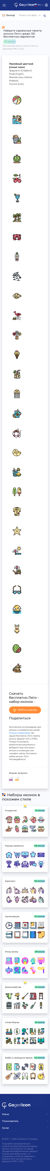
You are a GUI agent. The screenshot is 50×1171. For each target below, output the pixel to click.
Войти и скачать (27, 710)
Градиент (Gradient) (20, 70)
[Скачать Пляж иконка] (16, 119)
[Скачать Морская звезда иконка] (16, 531)
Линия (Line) (16, 84)
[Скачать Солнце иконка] (16, 550)
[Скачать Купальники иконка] (16, 628)
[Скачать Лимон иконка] (16, 413)
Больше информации (19, 733)
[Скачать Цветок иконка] (16, 335)
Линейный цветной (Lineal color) (21, 66)
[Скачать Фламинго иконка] (16, 315)
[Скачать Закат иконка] (16, 609)
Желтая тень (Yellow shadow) (20, 79)
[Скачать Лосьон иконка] (16, 256)
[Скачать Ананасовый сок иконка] (16, 472)
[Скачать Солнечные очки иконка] (16, 589)
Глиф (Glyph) (16, 74)
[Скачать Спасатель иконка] (16, 433)
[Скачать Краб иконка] (16, 237)
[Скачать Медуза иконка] (16, 393)
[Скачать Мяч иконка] (16, 100)
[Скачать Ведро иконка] (16, 139)
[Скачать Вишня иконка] (16, 178)
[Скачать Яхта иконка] (16, 668)
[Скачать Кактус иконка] (16, 158)
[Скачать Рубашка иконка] (16, 511)
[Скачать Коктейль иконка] (16, 198)
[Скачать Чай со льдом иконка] (16, 374)
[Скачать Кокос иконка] (16, 217)
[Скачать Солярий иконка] (16, 570)
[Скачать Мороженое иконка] (16, 354)
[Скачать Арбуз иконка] (16, 648)
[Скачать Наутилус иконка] (16, 452)
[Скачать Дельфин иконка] (16, 276)
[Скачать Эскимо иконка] (16, 491)
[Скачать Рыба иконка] (16, 295)
